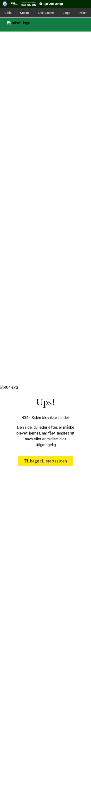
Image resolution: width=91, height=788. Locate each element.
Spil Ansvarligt (53, 4)
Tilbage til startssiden (45, 460)
